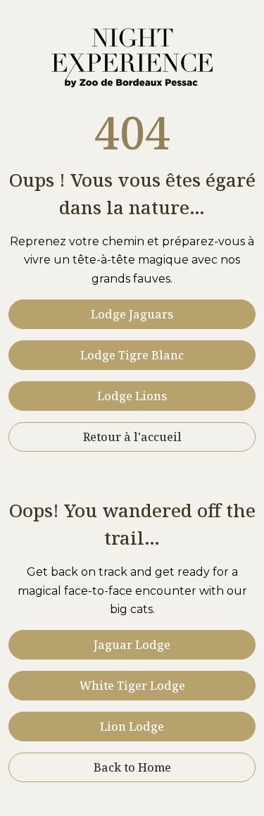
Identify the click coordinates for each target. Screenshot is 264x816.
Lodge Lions (132, 396)
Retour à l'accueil (132, 437)
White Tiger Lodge (132, 685)
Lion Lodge (132, 726)
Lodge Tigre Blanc (132, 355)
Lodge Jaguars (132, 314)
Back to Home (132, 767)
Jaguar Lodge (132, 645)
